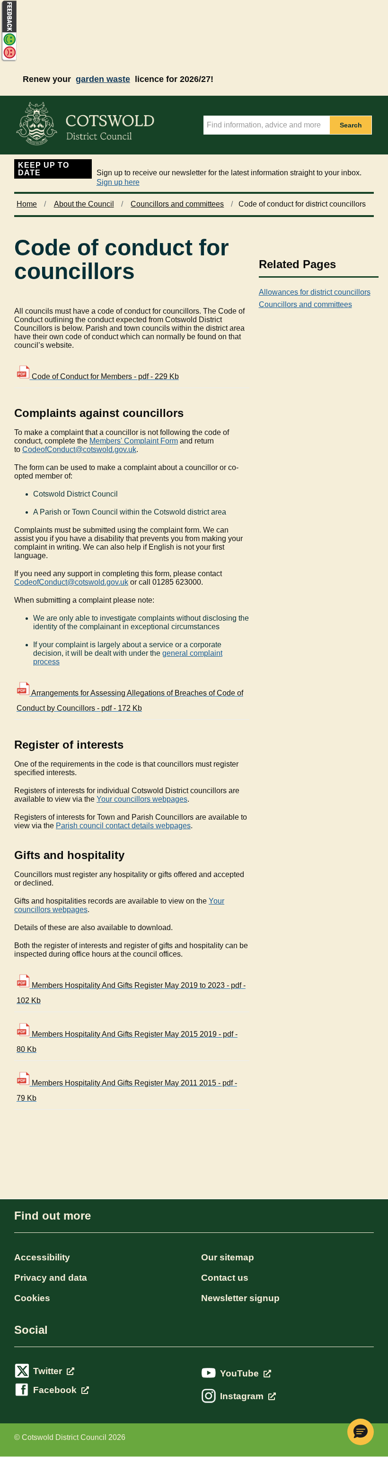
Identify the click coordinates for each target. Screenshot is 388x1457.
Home (27, 204)
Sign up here (118, 182)
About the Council (84, 204)
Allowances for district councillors (314, 292)
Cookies (32, 1298)
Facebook (56, 1390)
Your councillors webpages (142, 799)
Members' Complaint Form (133, 441)
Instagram (243, 1396)
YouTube (240, 1373)
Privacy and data (50, 1278)
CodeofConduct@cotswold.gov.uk (79, 449)
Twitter (48, 1371)
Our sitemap (227, 1257)
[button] (360, 1432)
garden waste (103, 79)
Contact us (224, 1278)
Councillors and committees (177, 204)
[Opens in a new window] (8, 60)
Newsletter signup (240, 1298)
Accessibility (42, 1257)
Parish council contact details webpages (123, 826)
